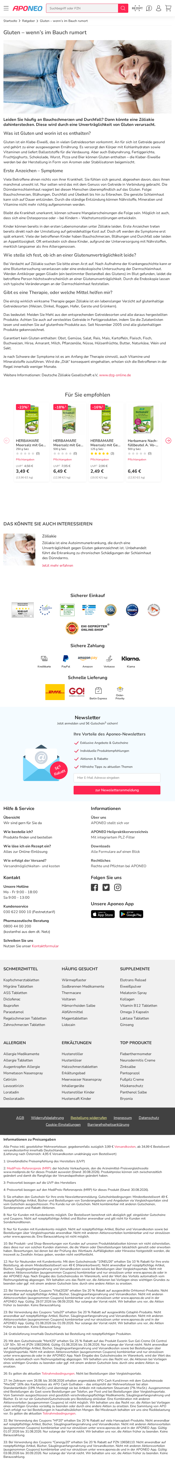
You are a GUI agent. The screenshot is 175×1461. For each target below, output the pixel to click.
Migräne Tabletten (18, 986)
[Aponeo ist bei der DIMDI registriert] (67, 610)
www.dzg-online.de (115, 375)
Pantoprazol (130, 1073)
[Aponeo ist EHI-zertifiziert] (45, 610)
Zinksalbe (128, 1066)
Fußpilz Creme (132, 1079)
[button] (168, 441)
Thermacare (71, 992)
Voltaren (69, 999)
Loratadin (11, 1092)
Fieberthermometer (136, 1053)
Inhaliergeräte (73, 1085)
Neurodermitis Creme (137, 1060)
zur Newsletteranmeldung (117, 790)
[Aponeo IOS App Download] (103, 913)
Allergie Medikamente (21, 1053)
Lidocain (68, 1024)
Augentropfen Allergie (21, 1066)
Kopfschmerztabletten (21, 980)
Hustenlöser (72, 1060)
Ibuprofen (11, 1005)
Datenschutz (149, 1117)
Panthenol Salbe (133, 1092)
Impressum (123, 1117)
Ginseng (127, 1024)
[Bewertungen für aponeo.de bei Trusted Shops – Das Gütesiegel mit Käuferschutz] (23, 610)
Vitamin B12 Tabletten (138, 1005)
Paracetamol (13, 1012)
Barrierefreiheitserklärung (108, 1124)
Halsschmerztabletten (80, 1066)
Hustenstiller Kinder (78, 1092)
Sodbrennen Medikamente (83, 986)
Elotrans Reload (133, 980)
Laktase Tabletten (134, 1018)
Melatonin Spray (133, 992)
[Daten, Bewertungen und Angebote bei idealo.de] (132, 610)
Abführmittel (72, 1012)
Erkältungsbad (73, 1073)
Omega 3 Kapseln (134, 1012)
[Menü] (6, 8)
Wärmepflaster (74, 980)
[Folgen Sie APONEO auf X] (106, 887)
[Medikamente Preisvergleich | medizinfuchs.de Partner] (153, 610)
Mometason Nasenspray (23, 1073)
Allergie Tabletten (18, 1060)
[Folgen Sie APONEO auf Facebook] (94, 887)
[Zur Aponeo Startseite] (27, 8)
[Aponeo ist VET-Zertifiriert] (89, 610)
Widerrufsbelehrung (47, 1117)
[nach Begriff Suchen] (123, 8)
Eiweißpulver (130, 986)
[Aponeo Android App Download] (131, 913)
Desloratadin (13, 1098)
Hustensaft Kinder (76, 1098)
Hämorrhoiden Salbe (78, 1005)
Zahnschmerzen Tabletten (24, 1024)
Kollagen (127, 999)
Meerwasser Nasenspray (82, 1079)
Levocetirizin (13, 1085)
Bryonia (126, 1098)
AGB (20, 1117)
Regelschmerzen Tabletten (24, 1018)
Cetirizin (10, 1079)
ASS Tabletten (15, 992)
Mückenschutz (131, 1085)
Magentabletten (75, 1018)
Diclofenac (11, 999)
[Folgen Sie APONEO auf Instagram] (117, 887)
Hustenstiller (72, 1053)
